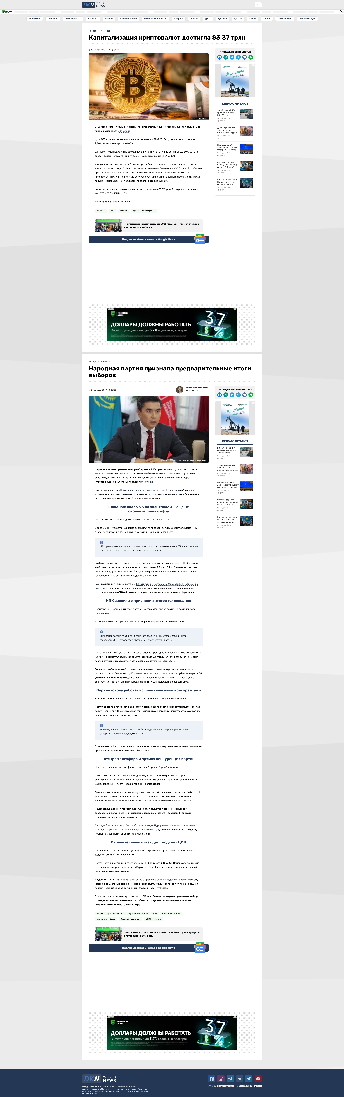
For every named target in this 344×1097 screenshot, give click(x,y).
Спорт (252, 18)
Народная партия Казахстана (110, 913)
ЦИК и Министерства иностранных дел (150, 673)
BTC (112, 210)
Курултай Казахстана (131, 919)
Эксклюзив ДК (73, 18)
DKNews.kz (146, 481)
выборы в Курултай (171, 913)
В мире (194, 18)
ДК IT (208, 18)
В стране (178, 18)
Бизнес (109, 18)
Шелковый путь (307, 18)
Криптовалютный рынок (144, 210)
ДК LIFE (238, 18)
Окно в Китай (285, 18)
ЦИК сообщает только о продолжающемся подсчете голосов (152, 879)
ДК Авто (222, 18)
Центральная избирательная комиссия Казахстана (150, 490)
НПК (155, 913)
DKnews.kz (124, 130)
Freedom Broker (128, 18)
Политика (53, 18)
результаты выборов (106, 919)
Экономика (34, 18)
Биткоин (124, 210)
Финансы (93, 18)
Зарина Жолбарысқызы (197, 387)
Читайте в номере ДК (155, 18)
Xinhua (266, 18)
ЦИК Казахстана (153, 919)
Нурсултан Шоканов (138, 913)
